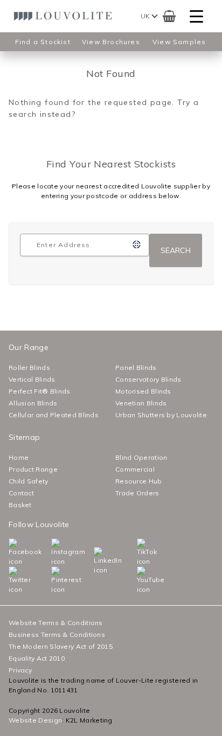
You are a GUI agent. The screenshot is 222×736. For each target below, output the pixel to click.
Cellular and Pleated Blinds (54, 415)
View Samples (179, 42)
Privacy (20, 670)
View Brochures (111, 42)
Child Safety (28, 481)
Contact (21, 493)
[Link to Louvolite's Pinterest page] (53, 580)
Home (19, 457)
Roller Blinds (29, 367)
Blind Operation (141, 457)
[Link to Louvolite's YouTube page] (139, 580)
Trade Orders (137, 493)
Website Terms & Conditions (56, 623)
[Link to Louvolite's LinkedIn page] (96, 561)
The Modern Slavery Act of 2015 (61, 646)
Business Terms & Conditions (57, 634)
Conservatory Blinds (148, 379)
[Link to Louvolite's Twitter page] (11, 580)
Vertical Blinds (32, 379)
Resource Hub (138, 481)
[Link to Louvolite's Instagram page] (53, 552)
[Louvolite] (65, 16)
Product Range (33, 469)
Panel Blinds (136, 367)
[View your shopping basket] (169, 16)
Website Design (35, 720)
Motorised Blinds (143, 391)
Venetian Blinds (141, 403)
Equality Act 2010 (37, 658)
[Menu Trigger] (196, 16)
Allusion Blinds (33, 403)
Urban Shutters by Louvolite (161, 415)
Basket (20, 505)
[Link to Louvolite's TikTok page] (139, 552)
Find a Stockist (43, 42)
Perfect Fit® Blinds (40, 391)
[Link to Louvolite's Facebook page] (11, 552)
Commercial (135, 469)
